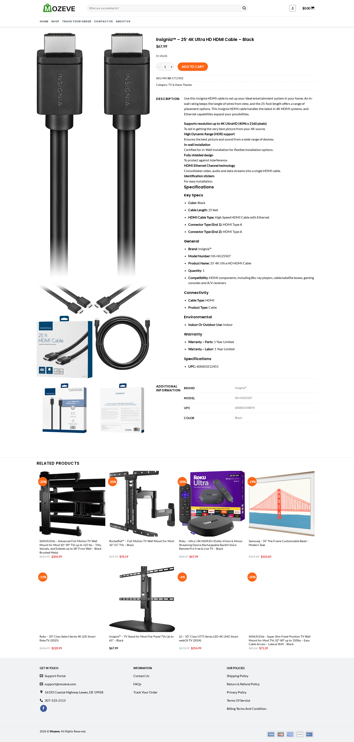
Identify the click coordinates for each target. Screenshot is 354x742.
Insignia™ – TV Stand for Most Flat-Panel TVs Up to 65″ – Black (141, 638)
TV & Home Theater (180, 84)
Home (44, 21)
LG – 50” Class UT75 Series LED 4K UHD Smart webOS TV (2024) (208, 638)
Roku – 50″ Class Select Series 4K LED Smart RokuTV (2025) (67, 638)
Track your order (76, 21)
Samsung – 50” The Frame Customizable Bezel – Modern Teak (279, 543)
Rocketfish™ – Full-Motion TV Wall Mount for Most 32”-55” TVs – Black (141, 543)
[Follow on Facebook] (43, 708)
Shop (55, 21)
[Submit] (244, 8)
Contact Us (103, 21)
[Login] (292, 8)
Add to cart (193, 66)
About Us (123, 21)
